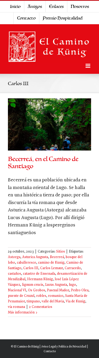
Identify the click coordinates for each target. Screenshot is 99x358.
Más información (21, 313)
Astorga (14, 257)
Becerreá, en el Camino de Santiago (43, 162)
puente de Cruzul (21, 296)
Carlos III (30, 268)
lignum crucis (32, 285)
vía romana (16, 307)
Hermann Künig (40, 279)
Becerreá (57, 257)
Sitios (60, 252)
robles (41, 296)
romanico (55, 296)
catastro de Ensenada (39, 274)
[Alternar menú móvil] (88, 66)
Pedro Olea (79, 290)
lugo (72, 285)
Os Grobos (36, 290)
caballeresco (26, 263)
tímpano (33, 301)
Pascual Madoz (58, 290)
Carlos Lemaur (51, 268)
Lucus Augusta (56, 285)
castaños (14, 274)
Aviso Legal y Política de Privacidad (63, 346)
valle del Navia (53, 301)
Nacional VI (17, 290)
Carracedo (73, 268)
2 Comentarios (40, 307)
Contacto (50, 351)
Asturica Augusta (35, 257)
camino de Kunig (51, 263)
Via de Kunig (75, 301)
